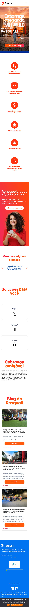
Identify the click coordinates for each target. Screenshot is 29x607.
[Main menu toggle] (26, 3)
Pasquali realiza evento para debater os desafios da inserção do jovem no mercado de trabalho (14, 431)
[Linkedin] (16, 588)
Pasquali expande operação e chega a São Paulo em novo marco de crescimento (14, 468)
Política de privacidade (16, 604)
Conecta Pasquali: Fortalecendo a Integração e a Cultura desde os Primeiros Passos (14, 511)
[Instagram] (12, 588)
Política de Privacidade (6, 555)
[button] (2, 268)
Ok (8, 604)
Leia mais (14, 443)
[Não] (27, 602)
